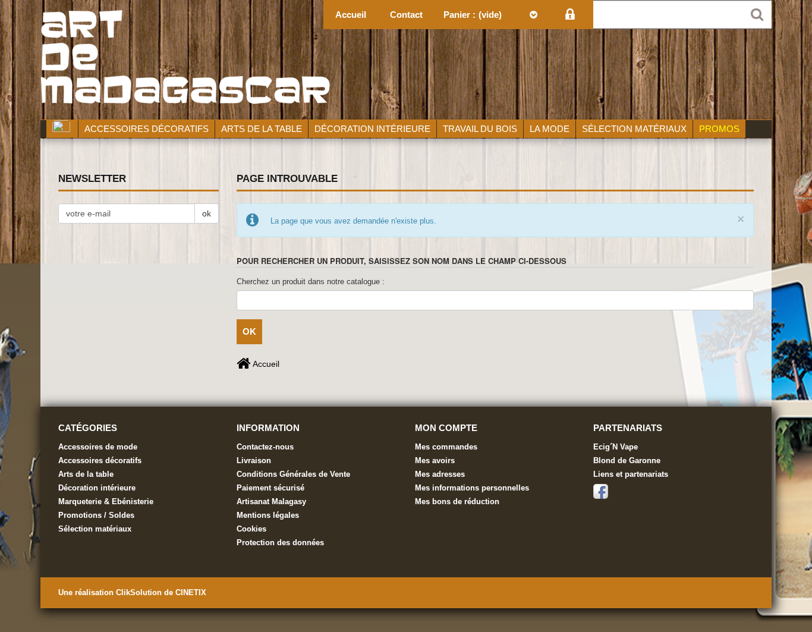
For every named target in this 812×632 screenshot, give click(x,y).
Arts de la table (86, 474)
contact (406, 15)
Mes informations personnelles (472, 487)
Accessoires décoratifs (99, 460)
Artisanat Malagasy (271, 501)
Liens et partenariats (630, 474)
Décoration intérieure (97, 487)
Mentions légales (268, 515)
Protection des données (280, 542)
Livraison (254, 460)
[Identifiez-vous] (569, 14)
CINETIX (190, 592)
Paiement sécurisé (270, 487)
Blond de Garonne (626, 460)
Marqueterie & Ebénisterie (105, 501)
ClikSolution (140, 592)
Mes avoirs (435, 460)
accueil (350, 15)
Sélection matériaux (94, 528)
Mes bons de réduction (457, 501)
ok (206, 213)
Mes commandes (446, 446)
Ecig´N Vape (615, 446)
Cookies (251, 528)
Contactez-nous (265, 446)
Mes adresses (440, 474)
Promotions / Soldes (96, 515)
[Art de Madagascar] (406, 59)
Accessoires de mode (97, 446)
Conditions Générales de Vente (293, 474)
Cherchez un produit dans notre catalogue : (311, 281)
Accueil (264, 364)
